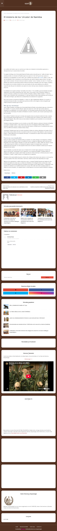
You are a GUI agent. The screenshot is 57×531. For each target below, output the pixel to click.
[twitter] (15, 293)
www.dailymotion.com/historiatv (19, 433)
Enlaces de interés (24, 526)
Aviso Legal (32, 526)
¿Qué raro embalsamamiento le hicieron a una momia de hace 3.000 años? (27, 318)
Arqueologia (9, 13)
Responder (10, 244)
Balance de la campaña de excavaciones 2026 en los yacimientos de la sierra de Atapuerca (27, 221)
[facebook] (41, 289)
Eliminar (14, 244)
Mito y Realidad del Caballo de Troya (18, 305)
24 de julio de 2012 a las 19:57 (13, 238)
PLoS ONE (40, 77)
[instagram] (41, 293)
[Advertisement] (28, 450)
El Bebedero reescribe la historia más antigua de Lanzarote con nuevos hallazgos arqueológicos (11, 221)
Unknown (7, 20)
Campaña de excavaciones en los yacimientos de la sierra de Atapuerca (45, 220)
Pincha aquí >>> (28, 359)
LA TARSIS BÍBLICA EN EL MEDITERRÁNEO (20, 311)
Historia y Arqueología (36, 529)
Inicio (5, 13)
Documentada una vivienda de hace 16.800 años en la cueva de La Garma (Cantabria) (30, 324)
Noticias (13, 173)
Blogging (23, 529)
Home (17, 526)
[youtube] (15, 289)
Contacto (39, 526)
